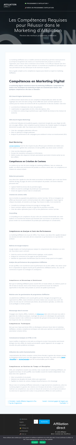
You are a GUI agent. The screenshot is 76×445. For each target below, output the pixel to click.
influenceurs (40, 314)
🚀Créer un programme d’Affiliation (39, 8)
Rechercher (37, 419)
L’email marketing (14, 146)
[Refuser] (74, 440)
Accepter (34, 442)
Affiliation (10, 6)
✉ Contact (23, 425)
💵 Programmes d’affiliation (36, 3)
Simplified (13, 359)
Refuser (42, 442)
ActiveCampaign (24, 359)
